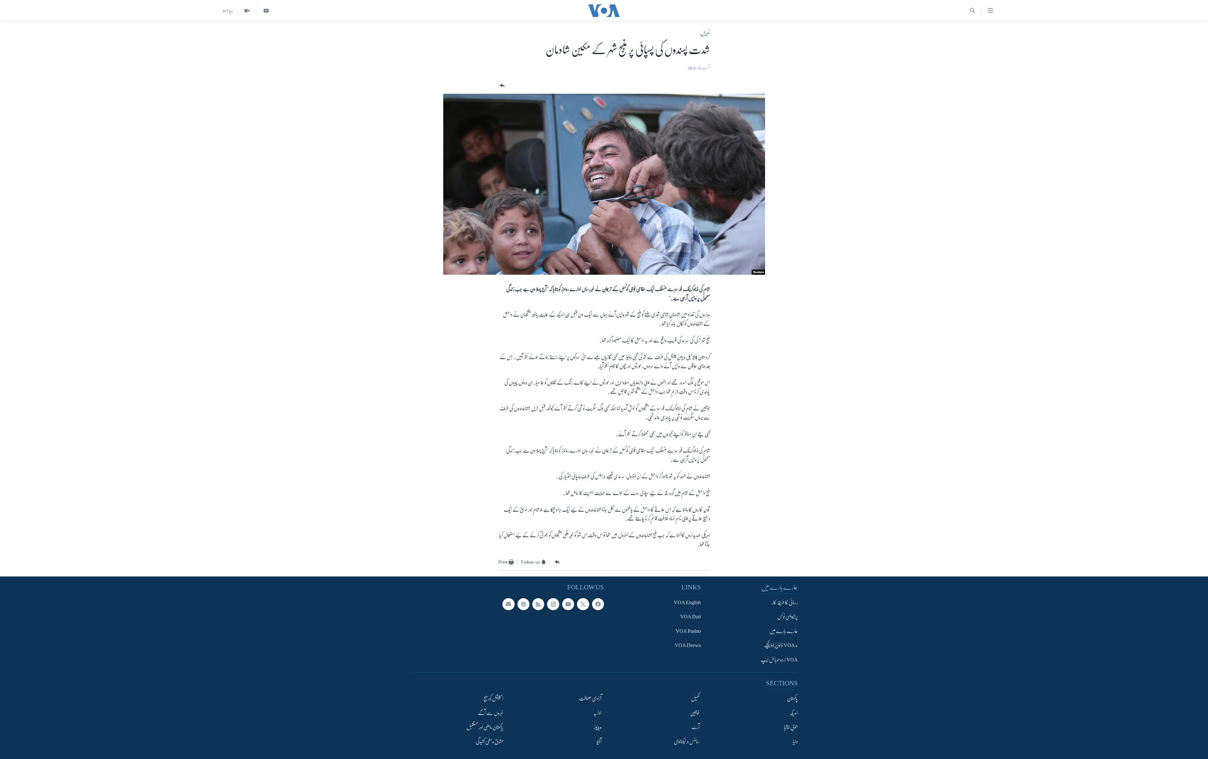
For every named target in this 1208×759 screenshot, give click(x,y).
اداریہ (597, 713)
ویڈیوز (597, 727)
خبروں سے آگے (490, 713)
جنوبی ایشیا (791, 727)
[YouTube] (266, 10)
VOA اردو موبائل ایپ (779, 660)
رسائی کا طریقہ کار (785, 602)
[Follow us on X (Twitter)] (583, 604)
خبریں (705, 32)
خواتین (695, 713)
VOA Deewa (688, 645)
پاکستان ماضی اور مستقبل (485, 727)
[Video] (246, 10)
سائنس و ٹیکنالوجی (687, 741)
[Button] (501, 85)
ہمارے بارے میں (783, 631)
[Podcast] (523, 604)
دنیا (795, 741)
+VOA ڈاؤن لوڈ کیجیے (781, 645)
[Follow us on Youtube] (568, 604)
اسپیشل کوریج (493, 698)
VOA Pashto (688, 631)
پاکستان (792, 698)
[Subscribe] (508, 604)
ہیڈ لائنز (228, 10)
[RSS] (538, 604)
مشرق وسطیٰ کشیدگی (489, 741)
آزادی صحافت (590, 698)
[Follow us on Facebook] (598, 604)
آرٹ (695, 727)
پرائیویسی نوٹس (787, 617)
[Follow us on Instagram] (553, 604)
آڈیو (599, 741)
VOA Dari (690, 617)
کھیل (695, 698)
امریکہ (794, 713)
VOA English (687, 602)
